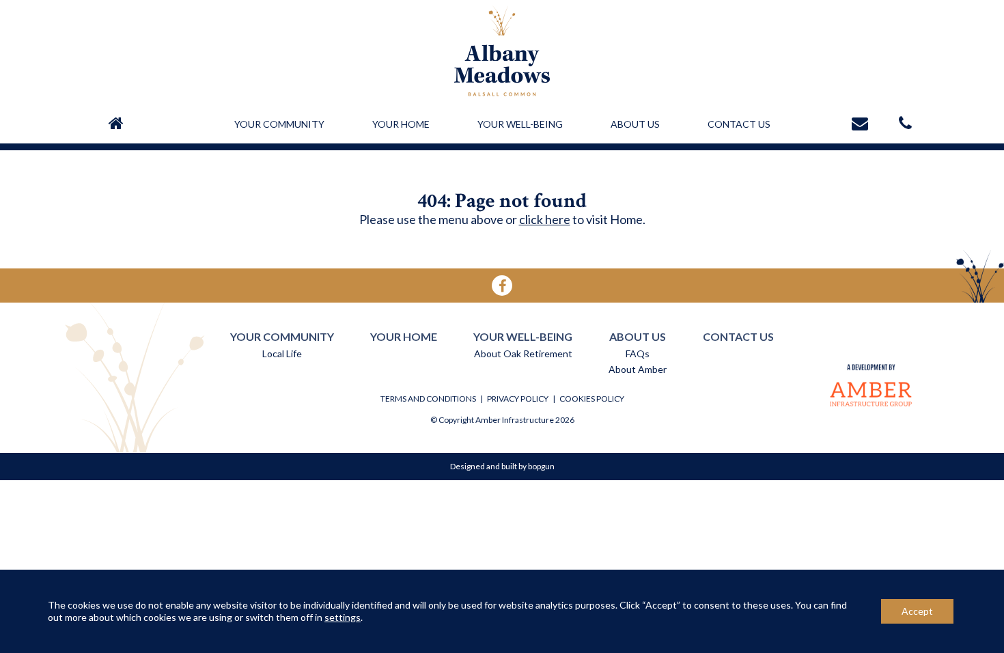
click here (544, 219)
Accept (917, 611)
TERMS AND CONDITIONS (428, 398)
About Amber (638, 369)
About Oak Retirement (523, 353)
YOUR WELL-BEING (520, 123)
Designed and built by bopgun (502, 466)
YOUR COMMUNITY (279, 123)
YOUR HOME (401, 123)
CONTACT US (739, 123)
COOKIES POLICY (591, 398)
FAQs (638, 353)
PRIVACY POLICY (517, 398)
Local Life (282, 353)
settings (342, 617)
